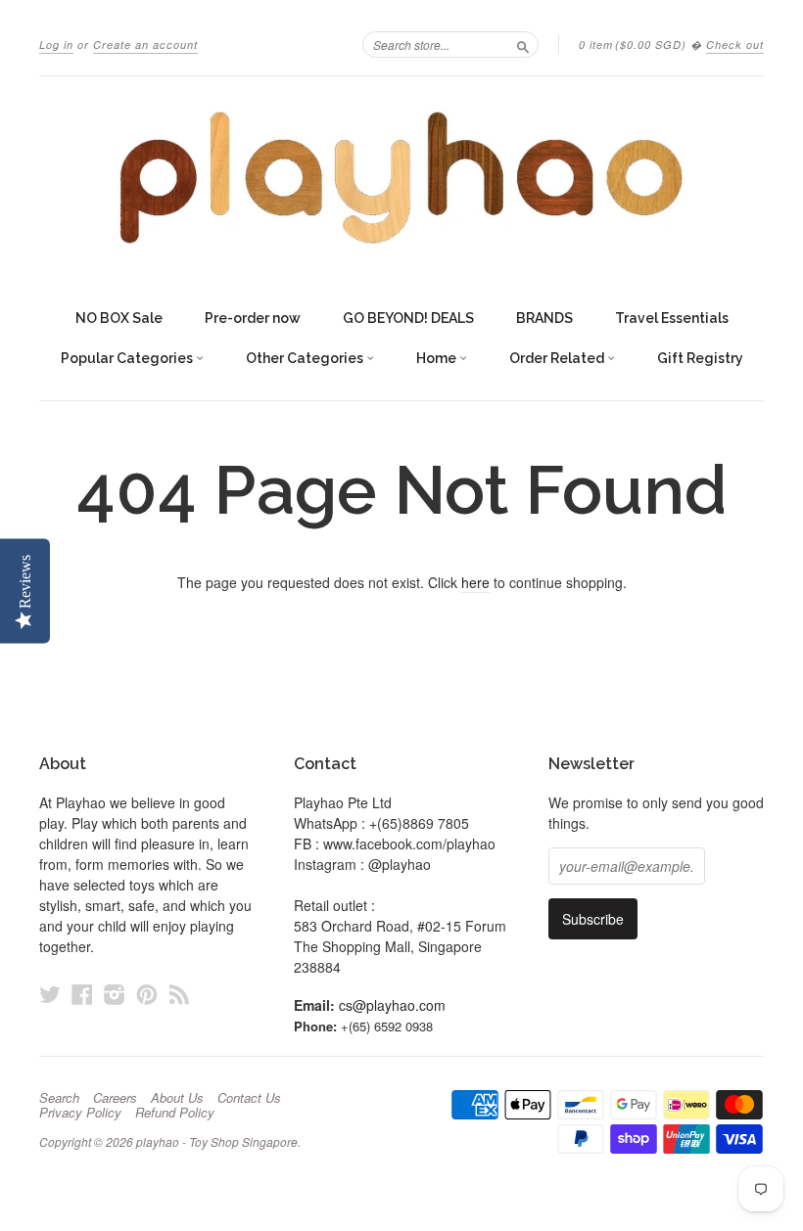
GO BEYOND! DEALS (408, 318)
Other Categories (306, 358)
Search (59, 1098)
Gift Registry (700, 358)
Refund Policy (174, 1112)
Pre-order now (253, 318)
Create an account (145, 44)
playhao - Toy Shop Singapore (217, 1141)
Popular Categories (128, 358)
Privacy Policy (80, 1112)
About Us (177, 1098)
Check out (735, 44)
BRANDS (544, 318)
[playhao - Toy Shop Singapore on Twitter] (50, 993)
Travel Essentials (672, 318)
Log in (56, 44)
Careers (115, 1098)
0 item (632, 44)
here (475, 582)
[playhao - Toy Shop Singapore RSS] (179, 993)
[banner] (401, 177)
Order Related (558, 358)
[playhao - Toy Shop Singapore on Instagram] (114, 993)
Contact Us (249, 1098)
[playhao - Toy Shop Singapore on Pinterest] (147, 993)
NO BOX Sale (119, 318)
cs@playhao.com (392, 1005)
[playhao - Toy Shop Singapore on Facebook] (82, 993)
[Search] (523, 44)
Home (437, 358)
